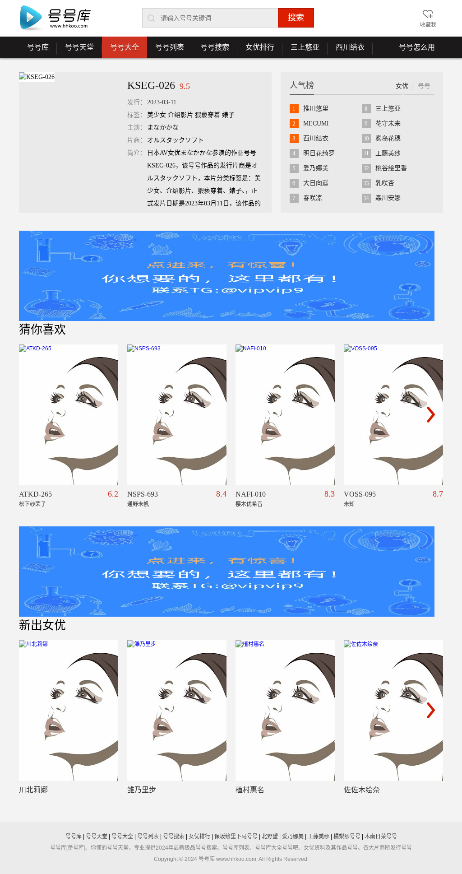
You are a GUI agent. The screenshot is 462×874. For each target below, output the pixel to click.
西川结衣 (346, 50)
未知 (349, 504)
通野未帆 (138, 504)
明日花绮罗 (319, 153)
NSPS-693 (142, 494)
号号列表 (165, 50)
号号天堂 (75, 50)
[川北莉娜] (68, 710)
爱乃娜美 (315, 168)
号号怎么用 (417, 47)
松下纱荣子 (32, 504)
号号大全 (124, 47)
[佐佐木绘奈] (393, 710)
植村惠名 (250, 790)
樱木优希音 (249, 504)
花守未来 (388, 123)
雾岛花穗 (388, 138)
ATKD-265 (35, 494)
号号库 (34, 50)
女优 (402, 86)
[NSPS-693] (176, 414)
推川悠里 (315, 108)
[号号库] (55, 18)
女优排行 (255, 50)
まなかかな (163, 127)
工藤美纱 (388, 153)
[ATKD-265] (68, 414)
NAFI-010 (251, 494)
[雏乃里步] (176, 710)
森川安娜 (388, 198)
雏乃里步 (141, 790)
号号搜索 (210, 50)
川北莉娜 (33, 790)
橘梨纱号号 (346, 836)
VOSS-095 (360, 494)
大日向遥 (315, 183)
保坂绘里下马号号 (236, 836)
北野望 (270, 836)
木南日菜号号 (381, 836)
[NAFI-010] (285, 414)
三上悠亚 (300, 50)
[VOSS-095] (393, 414)
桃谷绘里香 (391, 168)
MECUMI (316, 123)
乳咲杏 (384, 183)
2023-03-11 (161, 102)
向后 (431, 414)
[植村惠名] (285, 710)
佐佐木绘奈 (362, 790)
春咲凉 (312, 198)
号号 (424, 86)
